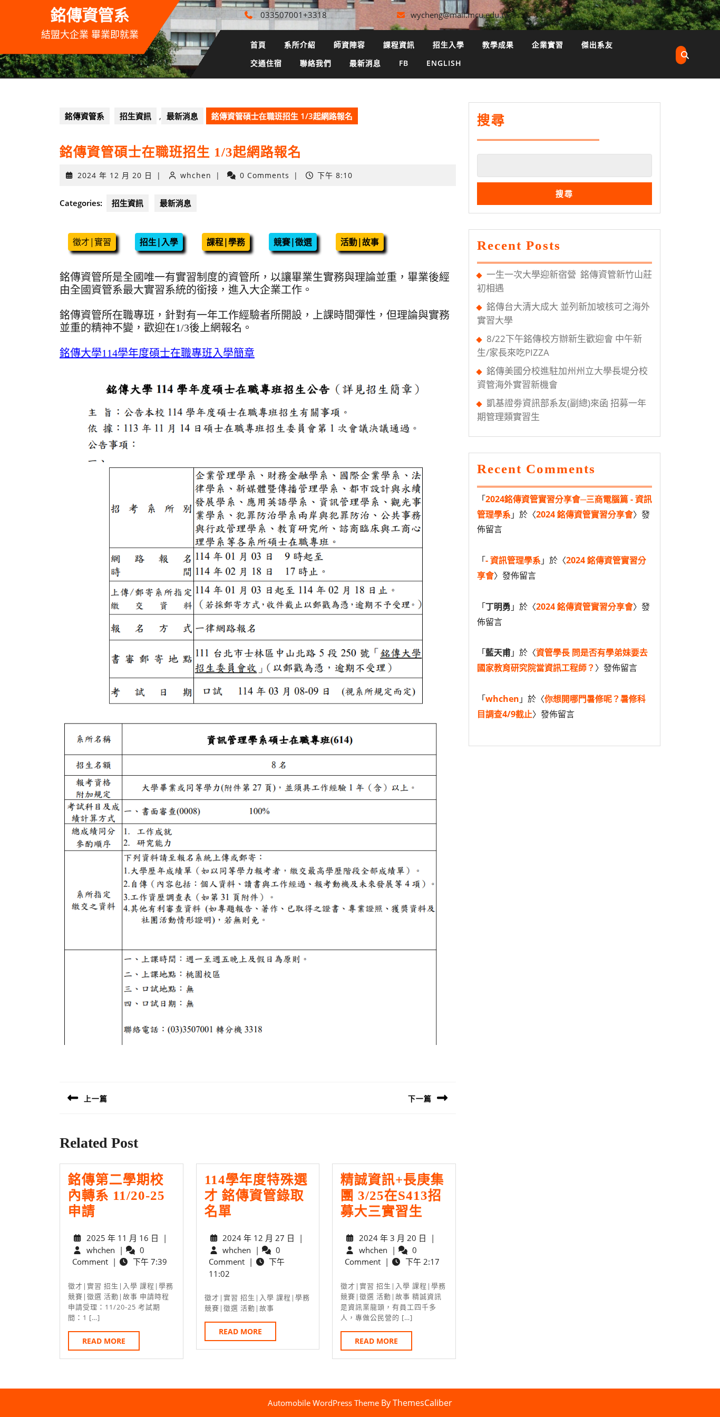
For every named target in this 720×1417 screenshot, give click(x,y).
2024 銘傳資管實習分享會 (584, 514)
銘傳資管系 (90, 15)
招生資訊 (135, 116)
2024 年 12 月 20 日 (114, 175)
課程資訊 (399, 45)
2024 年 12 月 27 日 (258, 1238)
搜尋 (491, 120)
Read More (111, 1343)
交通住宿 (266, 63)
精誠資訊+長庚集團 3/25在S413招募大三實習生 (392, 1195)
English (444, 63)
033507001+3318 (293, 14)
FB (403, 63)
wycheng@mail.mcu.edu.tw (460, 14)
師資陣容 (349, 45)
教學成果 (498, 45)
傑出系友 (597, 45)
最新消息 (365, 63)
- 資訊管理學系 (513, 560)
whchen (195, 175)
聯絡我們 (316, 63)
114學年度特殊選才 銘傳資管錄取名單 (256, 1195)
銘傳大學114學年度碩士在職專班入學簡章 (157, 353)
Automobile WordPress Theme (323, 1403)
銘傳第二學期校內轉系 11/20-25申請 (116, 1195)
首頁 (258, 45)
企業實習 (547, 45)
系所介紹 (300, 45)
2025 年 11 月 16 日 (122, 1238)
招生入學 (448, 45)
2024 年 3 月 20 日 (392, 1238)
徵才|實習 (92, 242)
